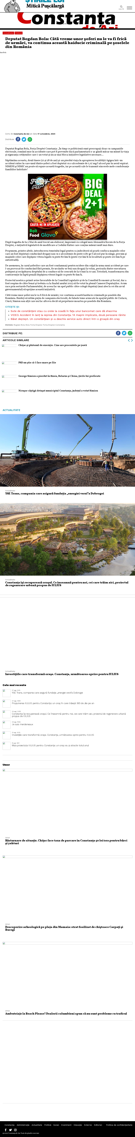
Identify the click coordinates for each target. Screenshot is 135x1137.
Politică (18, 33)
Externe (88, 1125)
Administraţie (23, 1125)
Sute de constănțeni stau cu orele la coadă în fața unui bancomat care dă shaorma (64, 311)
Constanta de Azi (21, 134)
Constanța (10, 1125)
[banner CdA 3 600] (67, 239)
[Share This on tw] (24, 139)
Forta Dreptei (36, 325)
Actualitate (8, 33)
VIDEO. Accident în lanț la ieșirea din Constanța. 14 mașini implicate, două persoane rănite (68, 315)
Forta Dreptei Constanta (54, 325)
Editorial (98, 1125)
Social (56, 1125)
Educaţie (78, 1125)
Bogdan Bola (19, 325)
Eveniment (66, 1125)
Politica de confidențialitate (119, 1125)
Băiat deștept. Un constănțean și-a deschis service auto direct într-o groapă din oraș (65, 319)
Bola (28, 325)
